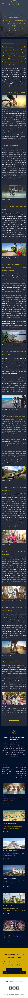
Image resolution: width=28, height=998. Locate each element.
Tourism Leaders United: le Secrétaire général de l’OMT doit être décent (7, 769)
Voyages (15, 850)
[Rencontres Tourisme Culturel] (14, 3)
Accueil (3, 15)
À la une (5, 796)
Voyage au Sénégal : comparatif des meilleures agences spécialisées (12, 827)
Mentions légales (14, 981)
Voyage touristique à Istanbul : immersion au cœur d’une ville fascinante (14, 909)
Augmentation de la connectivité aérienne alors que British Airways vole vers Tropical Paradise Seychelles (21, 771)
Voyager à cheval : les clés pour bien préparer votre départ (12, 937)
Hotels (9, 796)
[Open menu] (3, 3)
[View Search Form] (25, 3)
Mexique (10, 850)
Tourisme (14, 12)
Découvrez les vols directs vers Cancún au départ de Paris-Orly (13, 854)
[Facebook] (10, 988)
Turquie (10, 905)
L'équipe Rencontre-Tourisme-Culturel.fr (14, 28)
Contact (21, 981)
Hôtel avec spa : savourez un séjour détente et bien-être (12, 799)
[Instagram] (14, 988)
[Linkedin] (17, 988)
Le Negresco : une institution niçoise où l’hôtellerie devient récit (13, 882)
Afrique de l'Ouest (12, 823)
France (9, 878)
